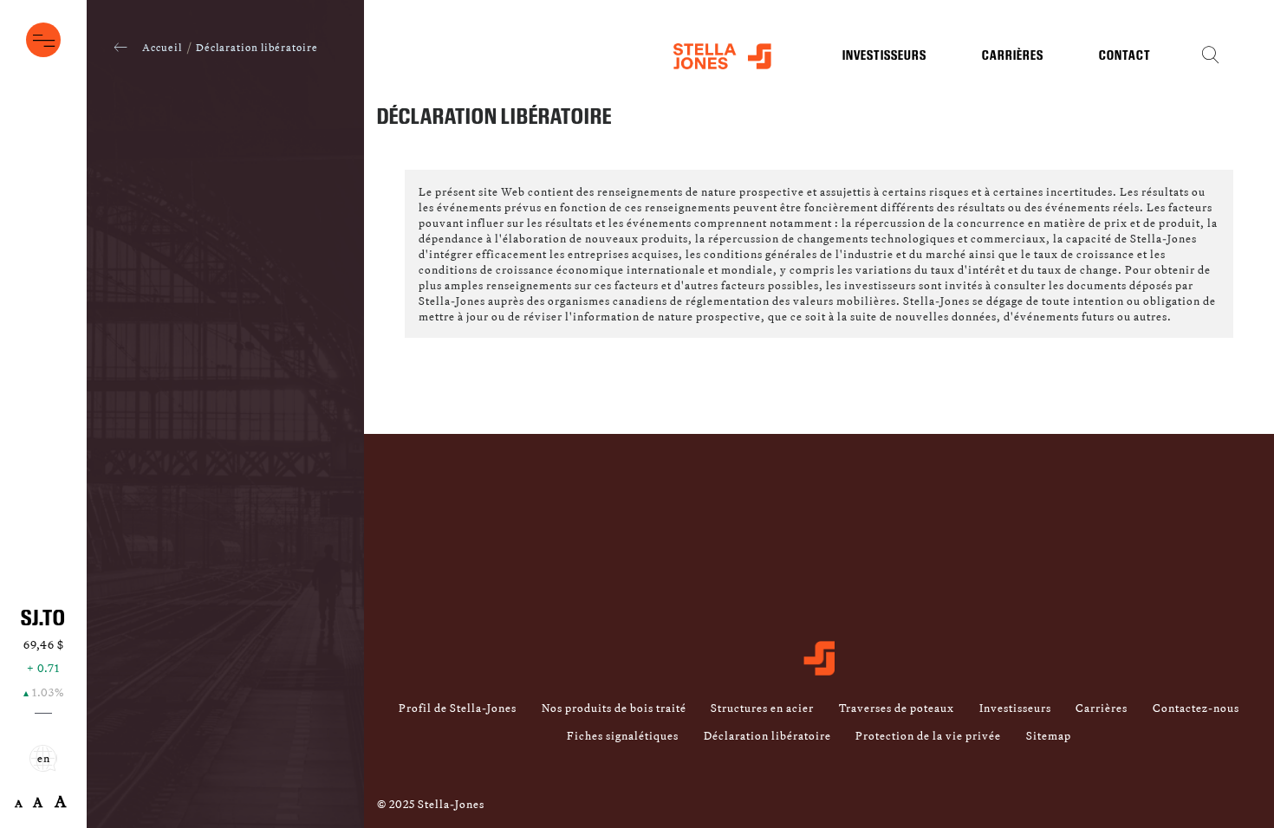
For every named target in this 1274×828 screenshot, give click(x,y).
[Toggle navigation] (43, 40)
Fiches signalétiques (623, 735)
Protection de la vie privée (928, 735)
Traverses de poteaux (896, 707)
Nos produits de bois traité (614, 707)
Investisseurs (884, 56)
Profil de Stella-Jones (458, 707)
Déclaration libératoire (767, 735)
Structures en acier (762, 707)
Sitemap (1048, 735)
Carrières (1012, 56)
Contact (1125, 56)
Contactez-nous (1196, 707)
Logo (722, 60)
